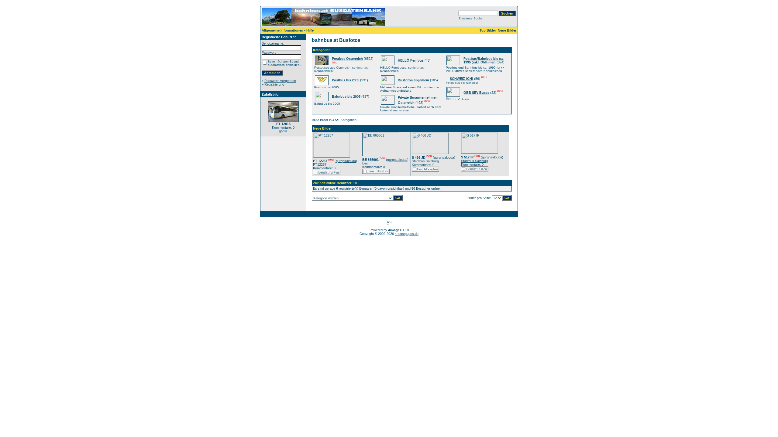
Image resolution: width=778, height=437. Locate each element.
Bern (365, 163)
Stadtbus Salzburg (425, 161)
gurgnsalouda (346, 161)
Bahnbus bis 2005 (346, 96)
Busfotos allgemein (413, 80)
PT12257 (319, 164)
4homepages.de (406, 233)
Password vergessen (280, 81)
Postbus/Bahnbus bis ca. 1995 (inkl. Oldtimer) (483, 60)
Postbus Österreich (347, 58)
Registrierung (274, 84)
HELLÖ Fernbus (411, 60)
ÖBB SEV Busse (476, 92)
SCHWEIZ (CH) (461, 78)
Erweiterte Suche (471, 18)
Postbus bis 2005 (345, 80)
